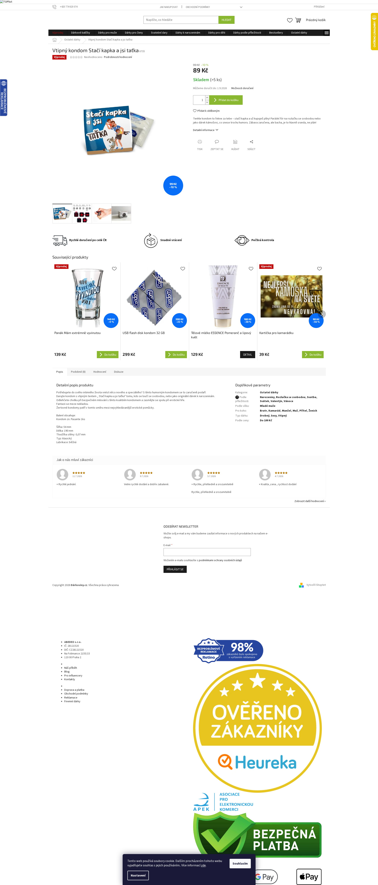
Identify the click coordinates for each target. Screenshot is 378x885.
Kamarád (274, 411)
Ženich (313, 411)
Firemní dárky (72, 701)
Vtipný (282, 416)
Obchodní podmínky (198, 7)
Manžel (286, 411)
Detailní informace (203, 130)
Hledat (226, 19)
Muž (295, 411)
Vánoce (288, 401)
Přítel (303, 411)
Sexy (274, 416)
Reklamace (70, 698)
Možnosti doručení (242, 88)
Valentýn (276, 401)
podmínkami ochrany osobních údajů (220, 560)
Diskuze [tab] (118, 372)
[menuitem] (57, 33)
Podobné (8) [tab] (78, 372)
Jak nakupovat (169, 7)
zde (203, 865)
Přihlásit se (175, 569)
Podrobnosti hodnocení (118, 57)
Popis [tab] (59, 372)
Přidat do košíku (229, 100)
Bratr (263, 411)
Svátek (264, 401)
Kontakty (69, 679)
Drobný (264, 416)
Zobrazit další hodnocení (309, 501)
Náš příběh (70, 668)
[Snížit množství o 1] (207, 102)
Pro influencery (73, 676)
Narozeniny (267, 397)
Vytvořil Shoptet (316, 585)
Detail (247, 354)
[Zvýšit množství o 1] (207, 97)
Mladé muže (267, 406)
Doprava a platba (74, 690)
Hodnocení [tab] (99, 372)
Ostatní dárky (269, 392)
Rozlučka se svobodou (290, 397)
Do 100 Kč (266, 420)
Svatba (311, 397)
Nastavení (138, 875)
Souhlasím (240, 863)
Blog (67, 672)
